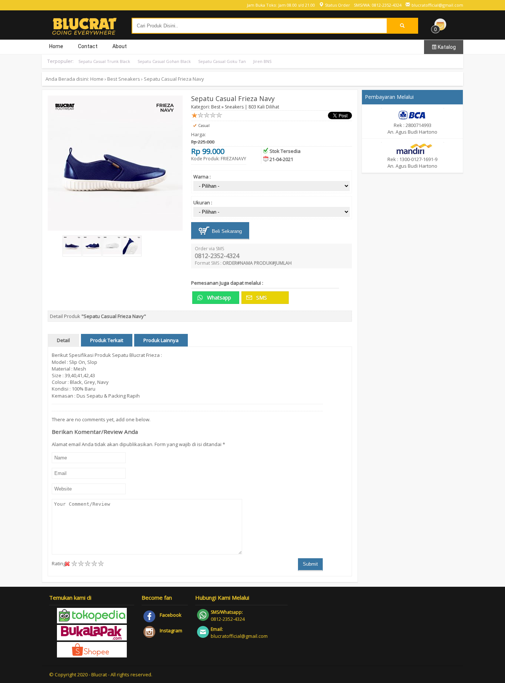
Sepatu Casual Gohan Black (164, 61)
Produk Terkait (106, 340)
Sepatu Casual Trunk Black (104, 61)
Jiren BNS (262, 61)
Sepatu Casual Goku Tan (222, 61)
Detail (63, 340)
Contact (88, 46)
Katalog (446, 47)
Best (112, 79)
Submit (310, 564)
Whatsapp (218, 297)
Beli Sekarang (226, 231)
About (119, 46)
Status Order (337, 5)
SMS (261, 297)
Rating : (60, 563)
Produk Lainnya (161, 340)
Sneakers (129, 79)
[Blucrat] (84, 31)
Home (56, 46)
